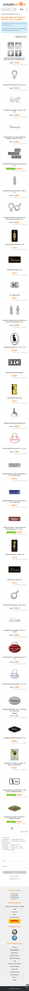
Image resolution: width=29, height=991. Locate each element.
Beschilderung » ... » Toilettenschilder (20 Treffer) (12, 839)
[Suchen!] (15, 9)
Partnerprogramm (15, 974)
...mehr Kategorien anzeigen (8, 849)
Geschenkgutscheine (14, 972)
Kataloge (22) (17, 14)
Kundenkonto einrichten (14, 878)
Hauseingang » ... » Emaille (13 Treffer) (10, 844)
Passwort (5, 866)
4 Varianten (14, 713)
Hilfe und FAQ (15, 969)
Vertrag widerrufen (14, 950)
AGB (15, 961)
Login (4, 860)
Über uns (14, 977)
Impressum (14, 947)
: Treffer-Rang (21, 36)
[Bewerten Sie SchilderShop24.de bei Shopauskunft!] (14, 937)
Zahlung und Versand (14, 955)
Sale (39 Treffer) (5, 837)
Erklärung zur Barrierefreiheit (14, 963)
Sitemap (14, 980)
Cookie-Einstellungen (14, 966)
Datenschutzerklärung (14, 958)
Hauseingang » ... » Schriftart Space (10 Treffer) (12, 848)
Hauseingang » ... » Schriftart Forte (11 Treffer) (12, 846)
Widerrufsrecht (14, 952)
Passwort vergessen (14, 876)
